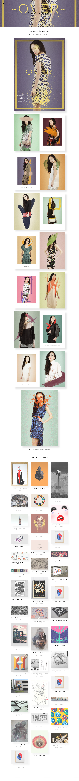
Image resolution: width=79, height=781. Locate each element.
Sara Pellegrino (18, 30)
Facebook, (35, 34)
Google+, (46, 34)
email (49, 34)
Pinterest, (42, 34)
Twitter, (38, 34)
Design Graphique (20, 490)
